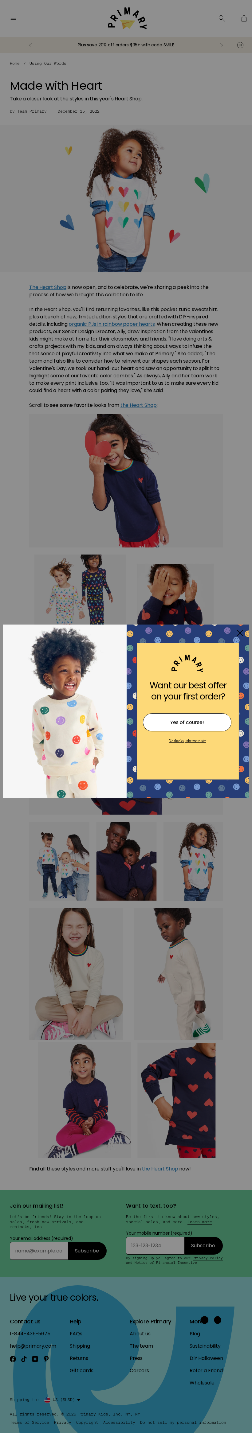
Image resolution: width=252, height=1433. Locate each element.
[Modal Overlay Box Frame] (126, 717)
